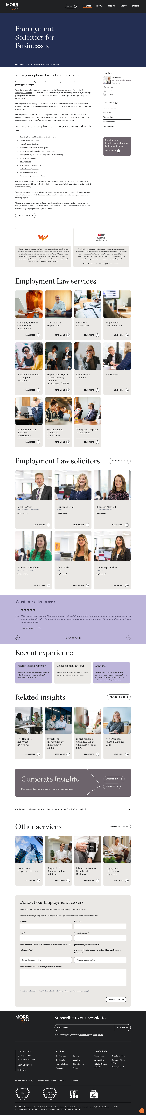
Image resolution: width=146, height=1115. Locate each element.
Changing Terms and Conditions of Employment (37, 137)
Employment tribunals (28, 158)
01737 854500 (111, 87)
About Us (59, 1068)
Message (110, 91)
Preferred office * (26, 950)
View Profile (40, 525)
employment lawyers (27, 115)
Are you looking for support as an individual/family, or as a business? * (97, 951)
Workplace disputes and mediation (33, 176)
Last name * (79, 921)
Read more (30, 335)
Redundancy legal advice (29, 169)
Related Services (109, 131)
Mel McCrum (116, 77)
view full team (118, 461)
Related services (109, 108)
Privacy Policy (64, 991)
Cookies (75, 1081)
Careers (76, 1056)
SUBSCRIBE (110, 786)
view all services (117, 827)
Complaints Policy (118, 1056)
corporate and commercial (75, 115)
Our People (60, 1060)
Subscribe (121, 1028)
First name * (24, 921)
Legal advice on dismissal (29, 144)
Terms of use (99, 1056)
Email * (22, 933)
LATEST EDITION (112, 779)
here (96, 916)
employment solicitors (23, 93)
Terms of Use (84, 1035)
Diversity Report (117, 1067)
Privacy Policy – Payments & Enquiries (52, 1081)
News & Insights (62, 1064)
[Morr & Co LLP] (12, 6)
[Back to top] (141, 1110)
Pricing (75, 1068)
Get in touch (24, 215)
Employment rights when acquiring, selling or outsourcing (41, 155)
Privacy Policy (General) (24, 1081)
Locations (76, 1060)
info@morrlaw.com (28, 1060)
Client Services (78, 1064)
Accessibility (99, 1060)
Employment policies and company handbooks (37, 151)
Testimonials (108, 117)
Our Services (61, 1056)
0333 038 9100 (26, 1056)
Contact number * (81, 933)
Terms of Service (79, 991)
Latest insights (108, 126)
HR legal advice (25, 162)
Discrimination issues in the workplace (34, 148)
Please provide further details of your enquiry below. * (41, 967)
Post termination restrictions (30, 165)
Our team (107, 113)
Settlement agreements (28, 172)
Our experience (109, 122)
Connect (110, 94)
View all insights (117, 697)
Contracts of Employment (29, 141)
